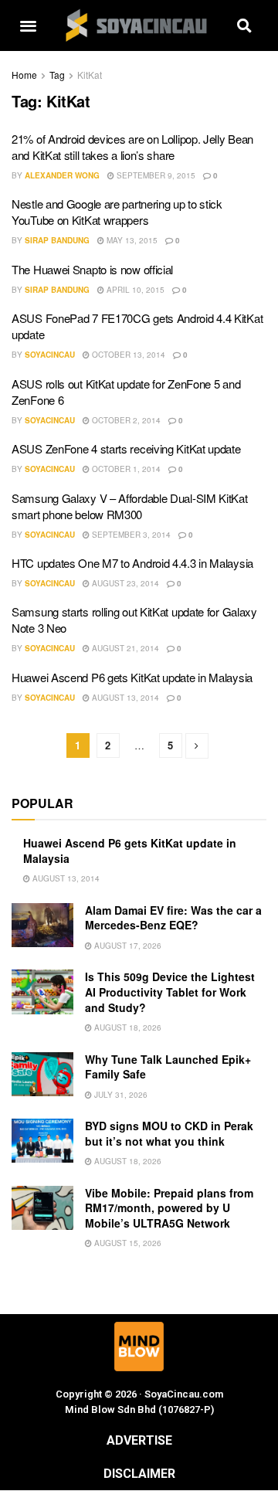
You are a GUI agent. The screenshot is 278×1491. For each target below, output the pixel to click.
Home (24, 74)
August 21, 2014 (124, 648)
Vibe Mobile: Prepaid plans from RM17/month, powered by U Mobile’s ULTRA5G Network (169, 1208)
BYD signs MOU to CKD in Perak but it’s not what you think (169, 1133)
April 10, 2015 (134, 289)
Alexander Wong (62, 175)
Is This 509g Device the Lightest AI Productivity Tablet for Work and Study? (170, 991)
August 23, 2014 (124, 583)
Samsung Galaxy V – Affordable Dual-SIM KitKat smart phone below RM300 (130, 506)
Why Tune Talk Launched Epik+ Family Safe (168, 1066)
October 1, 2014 (125, 469)
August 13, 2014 (124, 697)
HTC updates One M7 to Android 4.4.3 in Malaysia (132, 563)
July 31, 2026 (119, 1094)
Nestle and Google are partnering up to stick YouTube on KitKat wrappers (117, 211)
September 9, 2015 (154, 175)
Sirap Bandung (57, 240)
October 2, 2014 (125, 420)
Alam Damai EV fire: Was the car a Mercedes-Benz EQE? (173, 917)
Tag (57, 74)
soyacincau (50, 354)
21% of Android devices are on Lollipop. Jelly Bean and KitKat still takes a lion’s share (132, 147)
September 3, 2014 (130, 534)
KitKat (89, 74)
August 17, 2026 (126, 945)
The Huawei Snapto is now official (92, 269)
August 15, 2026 (126, 1243)
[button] (28, 25)
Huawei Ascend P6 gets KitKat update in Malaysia (132, 677)
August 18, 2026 (126, 1027)
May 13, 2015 (131, 240)
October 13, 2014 (127, 354)
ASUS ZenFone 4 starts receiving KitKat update (126, 448)
